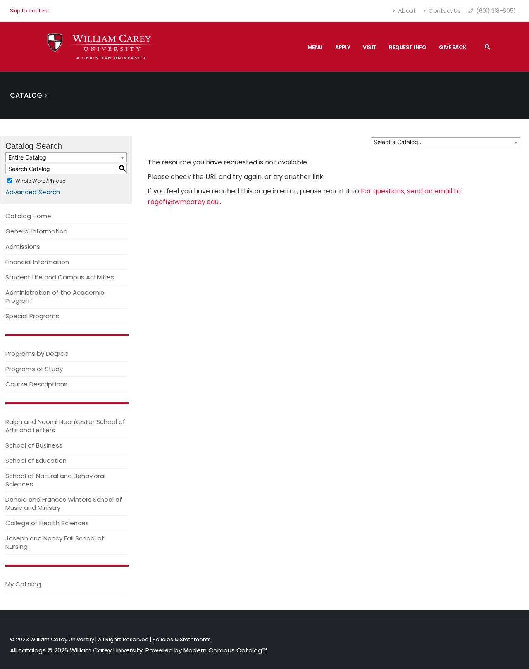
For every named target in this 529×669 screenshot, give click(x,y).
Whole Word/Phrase (40, 180)
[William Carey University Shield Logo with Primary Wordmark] (101, 47)
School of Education (36, 460)
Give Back (453, 47)
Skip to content (29, 10)
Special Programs (32, 316)
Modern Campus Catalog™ (225, 650)
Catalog (26, 95)
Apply (342, 47)
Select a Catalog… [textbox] (398, 141)
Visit (369, 47)
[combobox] (445, 142)
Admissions (22, 246)
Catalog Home (28, 216)
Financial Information (37, 261)
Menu (314, 47)
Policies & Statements (182, 639)
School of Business (33, 445)
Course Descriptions (36, 384)
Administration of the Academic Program (54, 296)
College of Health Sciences (47, 523)
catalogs (32, 650)
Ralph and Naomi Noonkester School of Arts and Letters (65, 425)
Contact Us (444, 11)
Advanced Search (32, 192)
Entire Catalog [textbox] (27, 157)
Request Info (407, 47)
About (405, 11)
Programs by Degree (37, 353)
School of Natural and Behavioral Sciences (55, 479)
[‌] (487, 47)
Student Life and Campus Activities (59, 277)
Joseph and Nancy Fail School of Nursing (54, 542)
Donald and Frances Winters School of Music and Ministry (63, 503)
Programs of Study (34, 368)
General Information (36, 231)
